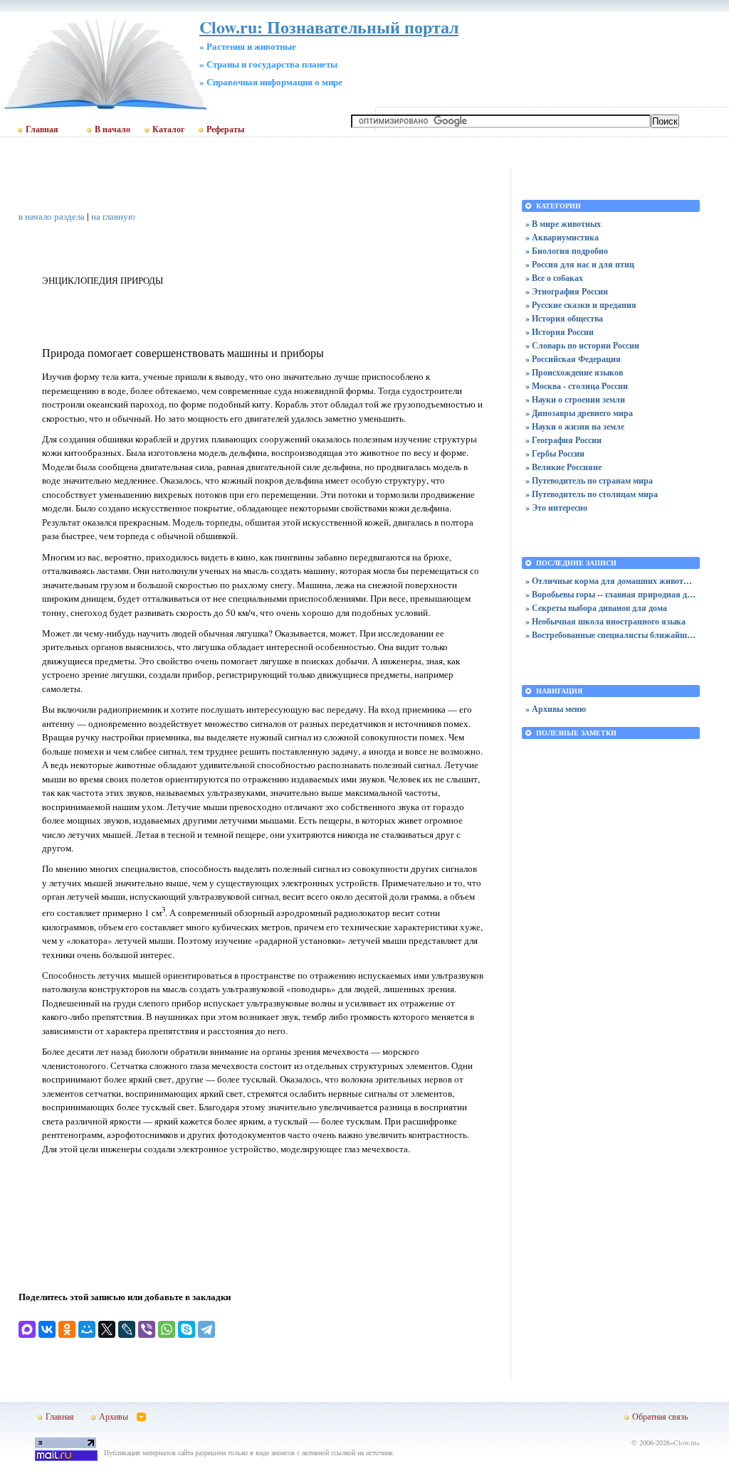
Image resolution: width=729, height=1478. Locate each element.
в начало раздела (52, 216)
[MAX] (27, 1329)
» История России (559, 332)
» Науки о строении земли (575, 399)
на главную (113, 216)
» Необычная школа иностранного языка (605, 621)
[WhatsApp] (166, 1329)
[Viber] (146, 1329)
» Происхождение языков (574, 372)
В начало (112, 129)
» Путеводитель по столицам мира (591, 494)
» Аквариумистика (562, 237)
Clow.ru (684, 1442)
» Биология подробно (566, 251)
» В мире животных (563, 224)
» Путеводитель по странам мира (589, 480)
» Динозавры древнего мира (579, 413)
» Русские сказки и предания (580, 305)
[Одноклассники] (66, 1329)
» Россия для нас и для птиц (579, 264)
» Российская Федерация (573, 359)
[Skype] (186, 1329)
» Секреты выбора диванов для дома (596, 608)
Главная (42, 129)
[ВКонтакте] (47, 1329)
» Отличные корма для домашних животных (610, 581)
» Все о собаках (554, 278)
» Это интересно (556, 507)
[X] (106, 1329)
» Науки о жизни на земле (574, 426)
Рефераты (225, 129)
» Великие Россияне (563, 467)
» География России (563, 440)
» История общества (564, 318)
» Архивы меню (555, 709)
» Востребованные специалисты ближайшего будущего (610, 635)
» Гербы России (554, 453)
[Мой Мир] (86, 1329)
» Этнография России (566, 291)
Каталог (168, 129)
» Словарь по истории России (582, 345)
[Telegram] (206, 1329)
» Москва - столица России (576, 386)
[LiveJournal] (126, 1329)
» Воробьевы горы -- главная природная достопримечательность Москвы (610, 594)
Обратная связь (660, 1416)
